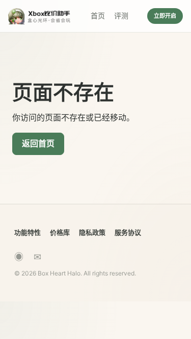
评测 (121, 15)
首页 (98, 15)
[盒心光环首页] (39, 16)
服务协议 (128, 232)
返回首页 (38, 143)
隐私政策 (92, 232)
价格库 (60, 232)
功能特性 (27, 232)
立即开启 (165, 15)
